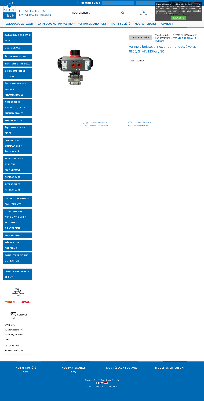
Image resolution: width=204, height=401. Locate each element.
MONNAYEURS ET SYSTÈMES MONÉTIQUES (15, 164)
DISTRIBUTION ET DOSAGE (15, 73)
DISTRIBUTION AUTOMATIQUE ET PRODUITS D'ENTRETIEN (15, 219)
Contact (167, 23)
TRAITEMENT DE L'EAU (18, 63)
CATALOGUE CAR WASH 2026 (18, 38)
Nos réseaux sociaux (121, 367)
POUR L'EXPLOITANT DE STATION (17, 258)
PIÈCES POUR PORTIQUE (12, 245)
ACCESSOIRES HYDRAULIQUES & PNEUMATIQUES (15, 108)
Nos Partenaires (146, 23)
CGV (26, 371)
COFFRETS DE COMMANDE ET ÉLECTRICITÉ (13, 146)
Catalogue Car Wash (19, 23)
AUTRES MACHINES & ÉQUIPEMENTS (17, 201)
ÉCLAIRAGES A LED (15, 56)
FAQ (73, 371)
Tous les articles (162, 35)
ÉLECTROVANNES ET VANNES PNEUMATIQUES (16, 89)
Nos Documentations (92, 23)
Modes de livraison (169, 367)
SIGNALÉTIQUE (13, 235)
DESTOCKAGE (12, 47)
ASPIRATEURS (13, 177)
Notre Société (120, 23)
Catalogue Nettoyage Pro (55, 23)
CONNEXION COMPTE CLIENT (17, 274)
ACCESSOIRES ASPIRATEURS (13, 187)
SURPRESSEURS (13, 120)
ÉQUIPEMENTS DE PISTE (15, 130)
